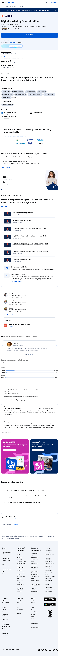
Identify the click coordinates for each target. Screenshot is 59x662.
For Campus (5, 629)
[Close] (55, 10)
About (3, 600)
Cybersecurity (5, 556)
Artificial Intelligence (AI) (7, 553)
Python (3, 571)
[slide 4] (32, 354)
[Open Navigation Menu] (3, 2)
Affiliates (33, 621)
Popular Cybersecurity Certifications (48, 586)
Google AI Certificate (21, 552)
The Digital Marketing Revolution (23, 213)
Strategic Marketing (30, 91)
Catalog (4, 609)
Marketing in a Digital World (22, 220)
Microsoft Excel (5, 567)
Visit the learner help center (12, 519)
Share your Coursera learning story (50, 590)
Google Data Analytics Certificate (21, 560)
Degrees (4, 622)
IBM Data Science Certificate (20, 585)
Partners (19, 602)
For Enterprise (5, 624)
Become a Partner (6, 631)
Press (32, 600)
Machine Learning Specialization (35, 581)
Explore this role (5, 167)
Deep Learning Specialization (34, 568)
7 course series (6, 52)
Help (32, 609)
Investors (33, 602)
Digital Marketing (6, 560)
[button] (25, 29)
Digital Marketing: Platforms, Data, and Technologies (30, 236)
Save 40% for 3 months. (42, 10)
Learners (19, 600)
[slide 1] (26, 354)
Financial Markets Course (35, 577)
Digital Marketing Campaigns (35, 94)
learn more (15, 524)
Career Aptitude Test (50, 552)
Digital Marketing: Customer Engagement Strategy (29, 228)
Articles (33, 616)
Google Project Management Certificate (20, 569)
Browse (7, 6)
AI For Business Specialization (34, 556)
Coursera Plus (5, 612)
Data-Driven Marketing (49, 94)
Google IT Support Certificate (21, 564)
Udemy (3, 638)
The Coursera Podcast (20, 610)
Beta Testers (20, 605)
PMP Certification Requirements (49, 581)
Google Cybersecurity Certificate (20, 556)
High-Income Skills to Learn (50, 573)
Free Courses (5, 636)
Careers (4, 607)
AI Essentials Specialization (34, 552)
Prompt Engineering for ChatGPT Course (35, 585)
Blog (18, 607)
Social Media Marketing (7, 94)
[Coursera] (10, 2)
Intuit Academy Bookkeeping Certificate (20, 589)
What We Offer (5, 602)
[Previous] (3, 347)
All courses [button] (5, 383)
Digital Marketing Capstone (21, 259)
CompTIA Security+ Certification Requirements (49, 565)
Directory (33, 619)
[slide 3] (30, 354)
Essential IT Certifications (48, 569)
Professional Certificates (5, 615)
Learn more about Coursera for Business (15, 136)
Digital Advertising (6, 97)
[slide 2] (28, 354)
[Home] (2, 6)
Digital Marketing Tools (7, 104)
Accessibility (34, 612)
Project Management (7, 569)
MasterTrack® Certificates (5, 618)
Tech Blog (19, 613)
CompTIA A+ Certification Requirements (48, 559)
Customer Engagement (20, 94)
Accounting (4, 550)
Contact (33, 614)
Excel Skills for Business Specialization (34, 573)
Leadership (4, 605)
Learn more (19, 42)
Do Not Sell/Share (35, 627)
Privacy (32, 607)
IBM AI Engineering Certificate (21, 577)
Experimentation (6, 91)
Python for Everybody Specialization (34, 589)
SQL (3, 574)
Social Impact (5, 633)
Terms (32, 605)
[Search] (47, 2)
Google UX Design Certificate (21, 573)
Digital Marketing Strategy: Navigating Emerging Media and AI (33, 244)
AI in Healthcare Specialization (34, 564)
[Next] (56, 347)
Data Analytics (5, 558)
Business (14, 6)
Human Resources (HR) (6, 563)
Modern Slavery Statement (34, 624)
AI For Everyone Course (34, 560)
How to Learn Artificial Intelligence (50, 577)
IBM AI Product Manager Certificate (21, 581)
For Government (6, 626)
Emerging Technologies (17, 91)
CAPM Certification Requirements (49, 555)
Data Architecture (42, 91)
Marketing (21, 6)
